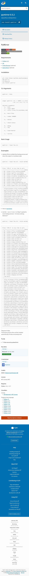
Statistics (14, 472)
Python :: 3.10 (7, 406)
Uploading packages (14, 453)
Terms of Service (14, 501)
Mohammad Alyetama (11, 373)
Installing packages (14, 451)
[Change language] (26, 3)
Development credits (14, 493)
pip (3, 63)
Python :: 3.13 (7, 411)
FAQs (14, 460)
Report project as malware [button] (14, 418)
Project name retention (14, 458)
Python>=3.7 (5, 61)
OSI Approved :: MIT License (11, 394)
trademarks (8, 571)
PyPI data (4, 349)
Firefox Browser (6, 65)
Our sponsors (14, 476)
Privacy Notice (14, 507)
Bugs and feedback (14, 484)
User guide (13, 455)
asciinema (9, 209)
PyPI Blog (14, 468)
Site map (22, 572)
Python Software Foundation (15, 431)
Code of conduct (14, 505)
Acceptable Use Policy (14, 509)
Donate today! (14, 440)
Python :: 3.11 (7, 408)
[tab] (14, 30)
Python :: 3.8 (7, 402)
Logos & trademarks (14, 474)
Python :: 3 (6, 399)
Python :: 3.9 (7, 404)
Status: (14, 436)
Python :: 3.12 (7, 409)
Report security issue (14, 503)
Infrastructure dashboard (14, 470)
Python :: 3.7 (7, 401)
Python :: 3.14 (7, 413)
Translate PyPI (14, 488)
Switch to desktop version (14, 514)
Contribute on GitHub (14, 486)
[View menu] (22, 3)
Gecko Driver (5, 68)
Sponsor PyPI (14, 490)
